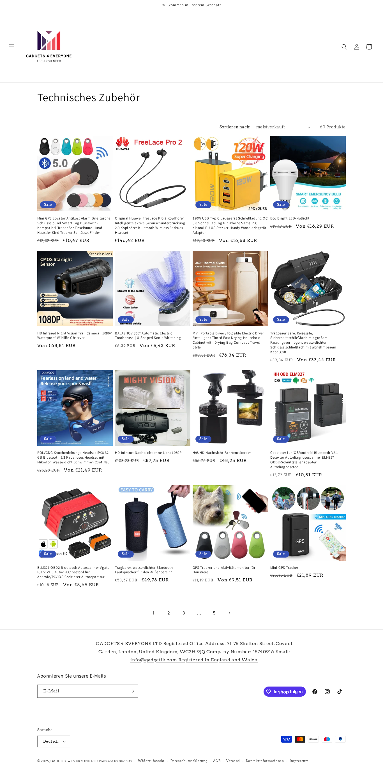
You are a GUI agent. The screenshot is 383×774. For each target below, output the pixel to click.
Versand (233, 761)
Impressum (299, 761)
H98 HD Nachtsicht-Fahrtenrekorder (222, 452)
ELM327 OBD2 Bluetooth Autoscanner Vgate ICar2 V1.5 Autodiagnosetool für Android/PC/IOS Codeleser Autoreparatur (73, 572)
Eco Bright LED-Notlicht (290, 218)
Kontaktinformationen (265, 761)
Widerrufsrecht (151, 761)
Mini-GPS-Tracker (284, 567)
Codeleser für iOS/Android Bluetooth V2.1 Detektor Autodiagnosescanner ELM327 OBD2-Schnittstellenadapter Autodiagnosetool (304, 459)
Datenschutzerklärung (188, 761)
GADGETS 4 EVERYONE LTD (74, 761)
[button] (12, 47)
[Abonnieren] (132, 691)
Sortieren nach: (235, 127)
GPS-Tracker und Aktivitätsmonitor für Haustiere (224, 570)
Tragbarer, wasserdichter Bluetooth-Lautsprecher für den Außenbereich (144, 570)
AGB (216, 761)
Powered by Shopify (115, 761)
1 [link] (154, 613)
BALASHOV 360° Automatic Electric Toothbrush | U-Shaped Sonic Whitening (148, 335)
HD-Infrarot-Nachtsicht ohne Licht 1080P (148, 452)
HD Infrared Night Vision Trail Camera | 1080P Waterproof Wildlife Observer (74, 335)
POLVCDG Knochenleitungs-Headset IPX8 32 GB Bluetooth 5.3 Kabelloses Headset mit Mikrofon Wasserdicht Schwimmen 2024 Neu (73, 457)
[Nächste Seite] (229, 613)
